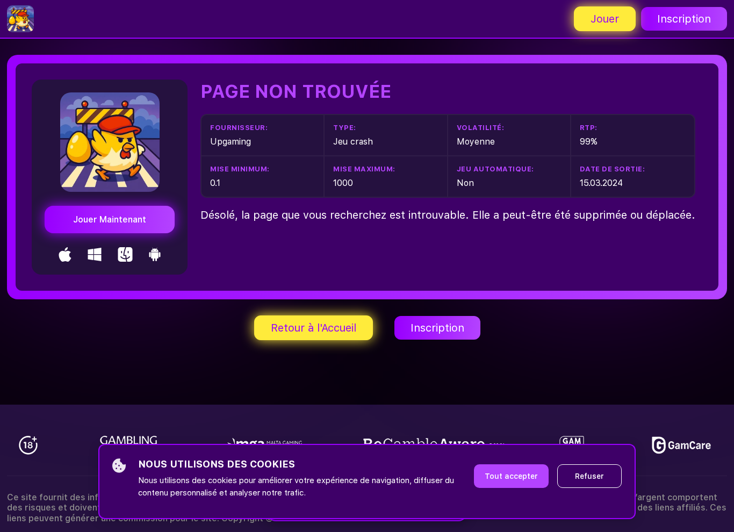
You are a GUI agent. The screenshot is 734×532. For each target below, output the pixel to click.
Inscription (684, 18)
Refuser (589, 476)
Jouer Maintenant (109, 219)
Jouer (605, 18)
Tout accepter (511, 476)
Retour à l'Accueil (313, 327)
